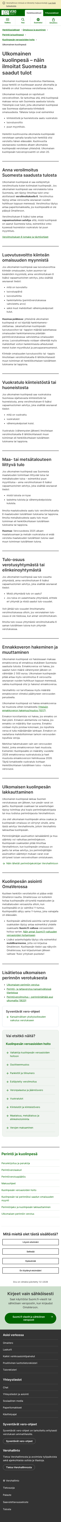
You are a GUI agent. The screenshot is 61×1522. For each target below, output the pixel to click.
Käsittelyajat (10, 1414)
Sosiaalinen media (13, 1400)
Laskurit (7, 1349)
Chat (5, 1387)
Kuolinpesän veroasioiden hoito (18, 39)
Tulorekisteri (10, 1369)
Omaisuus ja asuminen (34, 29)
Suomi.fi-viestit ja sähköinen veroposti (29, 1318)
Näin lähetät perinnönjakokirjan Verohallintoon (32, 863)
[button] (30, 1242)
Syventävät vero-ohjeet (19, 1441)
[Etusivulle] (8, 12)
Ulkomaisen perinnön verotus (23, 984)
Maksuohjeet (8, 1183)
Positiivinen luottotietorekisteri (20, 1362)
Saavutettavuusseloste (15, 1502)
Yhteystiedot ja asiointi (16, 1394)
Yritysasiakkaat (52, 13)
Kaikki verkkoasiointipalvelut (19, 1356)
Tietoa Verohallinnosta (19, 1467)
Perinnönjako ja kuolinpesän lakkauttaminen (25, 1207)
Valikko (7, 22)
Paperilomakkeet (12, 1407)
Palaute (7, 1494)
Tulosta (7, 1509)
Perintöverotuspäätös (13, 1176)
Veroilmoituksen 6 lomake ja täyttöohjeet (25, 236)
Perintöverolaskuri (11, 1169)
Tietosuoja (9, 1487)
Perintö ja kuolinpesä (13, 34)
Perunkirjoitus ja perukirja (15, 1163)
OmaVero (8, 1342)
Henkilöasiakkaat (34, 13)
